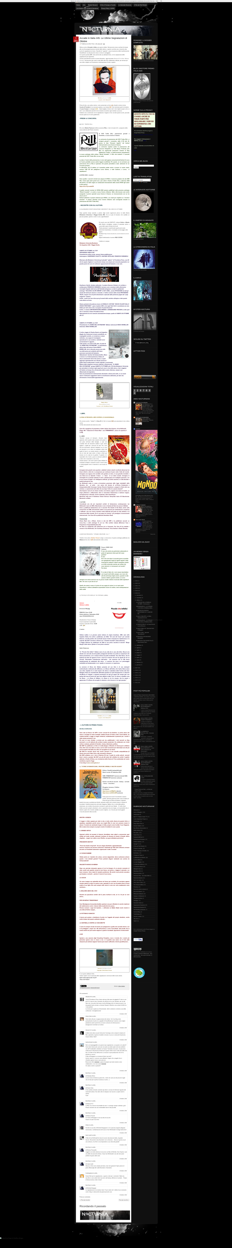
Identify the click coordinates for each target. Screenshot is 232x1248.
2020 (136, 588)
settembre (139, 645)
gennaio (138, 664)
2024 (136, 581)
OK (161, 1)
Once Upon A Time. (138, 882)
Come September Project (140, 819)
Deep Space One (138, 823)
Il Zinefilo (137, 429)
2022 (136, 583)
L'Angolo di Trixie (138, 855)
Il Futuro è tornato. (138, 848)
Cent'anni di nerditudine (141, 402)
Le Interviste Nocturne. (124, 5)
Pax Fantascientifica (138, 884)
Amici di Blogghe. (138, 812)
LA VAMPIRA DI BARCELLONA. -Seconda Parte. (147, 733)
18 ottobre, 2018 (123, 1013)
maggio (138, 655)
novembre (139, 597)
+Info (157, 1)
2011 (136, 682)
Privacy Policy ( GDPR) (107, 8)
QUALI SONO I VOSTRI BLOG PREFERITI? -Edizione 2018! (146, 763)
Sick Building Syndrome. (140, 909)
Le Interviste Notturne (139, 864)
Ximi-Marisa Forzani (106, 968)
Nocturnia (85, 27)
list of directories (110, 1231)
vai (162, 627)
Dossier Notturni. (138, 825)
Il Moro (87, 1125)
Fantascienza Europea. (139, 839)
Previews (136, 887)
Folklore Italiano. (138, 841)
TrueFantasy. (137, 914)
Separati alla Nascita (95, 987)
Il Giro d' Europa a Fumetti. (108, 5)
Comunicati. (136, 821)
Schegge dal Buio (138, 898)
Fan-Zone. (136, 832)
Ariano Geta (88, 1016)
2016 (136, 670)
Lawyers (123, 1231)
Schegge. (136, 900)
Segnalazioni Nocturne (85, 987)
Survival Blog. (137, 912)
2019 (136, 590)
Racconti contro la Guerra (140, 889)
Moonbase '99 (137, 871)
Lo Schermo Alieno (138, 866)
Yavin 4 (135, 921)
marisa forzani (89, 1042)
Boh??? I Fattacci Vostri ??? (140, 816)
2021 (136, 585)
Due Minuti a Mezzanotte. (140, 828)
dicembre (138, 595)
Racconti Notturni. (138, 891)
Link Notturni (80, 8)
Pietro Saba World (140, 519)
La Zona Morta (137, 859)
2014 (136, 675)
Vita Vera (136, 918)
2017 (136, 667)
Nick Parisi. (88, 1073)
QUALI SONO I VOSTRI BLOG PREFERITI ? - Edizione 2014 (146, 706)
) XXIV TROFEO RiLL (86, 124)
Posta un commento (85, 1197)
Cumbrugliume (89, 1173)
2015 (136, 672)
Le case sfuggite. (138, 862)
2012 (136, 680)
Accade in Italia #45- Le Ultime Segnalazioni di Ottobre (103, 39)
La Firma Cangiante (140, 505)
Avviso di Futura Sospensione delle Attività (144, 695)
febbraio (138, 662)
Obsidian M (88, 996)
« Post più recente (85, 1200)
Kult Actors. (136, 853)
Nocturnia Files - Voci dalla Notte (142, 875)
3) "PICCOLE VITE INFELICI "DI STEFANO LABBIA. (94, 595)
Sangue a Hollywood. (139, 896)
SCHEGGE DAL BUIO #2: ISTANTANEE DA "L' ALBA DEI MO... (144, 612)
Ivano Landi (88, 1135)
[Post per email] (103, 44)
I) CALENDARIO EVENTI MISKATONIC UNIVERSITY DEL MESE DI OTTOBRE (101, 209)
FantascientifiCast (138, 837)
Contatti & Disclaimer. (92, 8)
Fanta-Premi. (137, 835)
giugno (138, 652)
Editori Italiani (121, 986)
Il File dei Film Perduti (140, 5)
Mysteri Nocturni (93, 5)
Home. (78, 5)
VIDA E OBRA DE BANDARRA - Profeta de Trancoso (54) (147, 420)
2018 (136, 593)
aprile (138, 657)
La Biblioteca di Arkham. (139, 857)
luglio (137, 650)
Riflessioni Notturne (138, 893)
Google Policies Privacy (139, 931)
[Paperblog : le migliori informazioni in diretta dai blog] (138, 940)
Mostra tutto (153, 534)
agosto (138, 647)
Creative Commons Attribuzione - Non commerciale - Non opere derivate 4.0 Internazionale (143, 955)
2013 (136, 677)
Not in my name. (138, 880)
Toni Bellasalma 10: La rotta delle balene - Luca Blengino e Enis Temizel (147, 405)
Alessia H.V (117, 58)
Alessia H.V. (88, 1030)
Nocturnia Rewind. (138, 878)
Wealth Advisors (123, 1230)
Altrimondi (136, 810)
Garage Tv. (136, 844)
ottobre (138, 600)
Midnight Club (137, 869)
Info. (84, 5)
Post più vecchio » (124, 1200)
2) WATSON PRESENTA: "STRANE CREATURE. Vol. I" (95, 534)
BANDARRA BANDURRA (142, 417)
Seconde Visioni (138, 902)
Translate (145, 182)
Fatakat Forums (118, 1231)
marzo (138, 660)
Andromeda (136, 814)
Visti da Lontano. (138, 916)
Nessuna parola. (138, 873)
